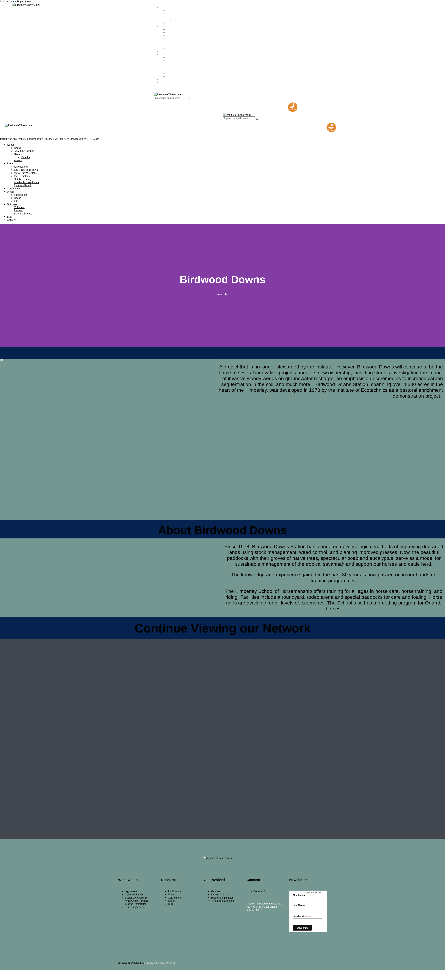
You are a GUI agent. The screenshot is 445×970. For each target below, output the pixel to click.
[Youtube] (271, 925)
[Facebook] (250, 925)
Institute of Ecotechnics (131, 962)
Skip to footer (24, 1)
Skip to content (8, 1)
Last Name (299, 905)
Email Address (301, 916)
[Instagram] (261, 925)
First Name (299, 895)
